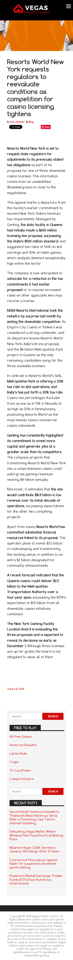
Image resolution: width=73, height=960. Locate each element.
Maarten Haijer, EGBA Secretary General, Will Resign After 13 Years (34, 849)
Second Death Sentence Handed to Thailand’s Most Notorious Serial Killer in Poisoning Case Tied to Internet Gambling (34, 817)
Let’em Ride (18, 753)
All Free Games (21, 736)
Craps (14, 762)
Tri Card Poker (20, 770)
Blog (31, 121)
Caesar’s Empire (22, 779)
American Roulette (23, 745)
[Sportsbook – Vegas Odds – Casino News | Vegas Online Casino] (36, 12)
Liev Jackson (17, 121)
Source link (15, 689)
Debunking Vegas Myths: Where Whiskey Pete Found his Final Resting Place (36, 835)
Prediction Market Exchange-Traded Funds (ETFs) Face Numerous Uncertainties (36, 879)
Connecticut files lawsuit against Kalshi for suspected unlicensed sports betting (34, 863)
